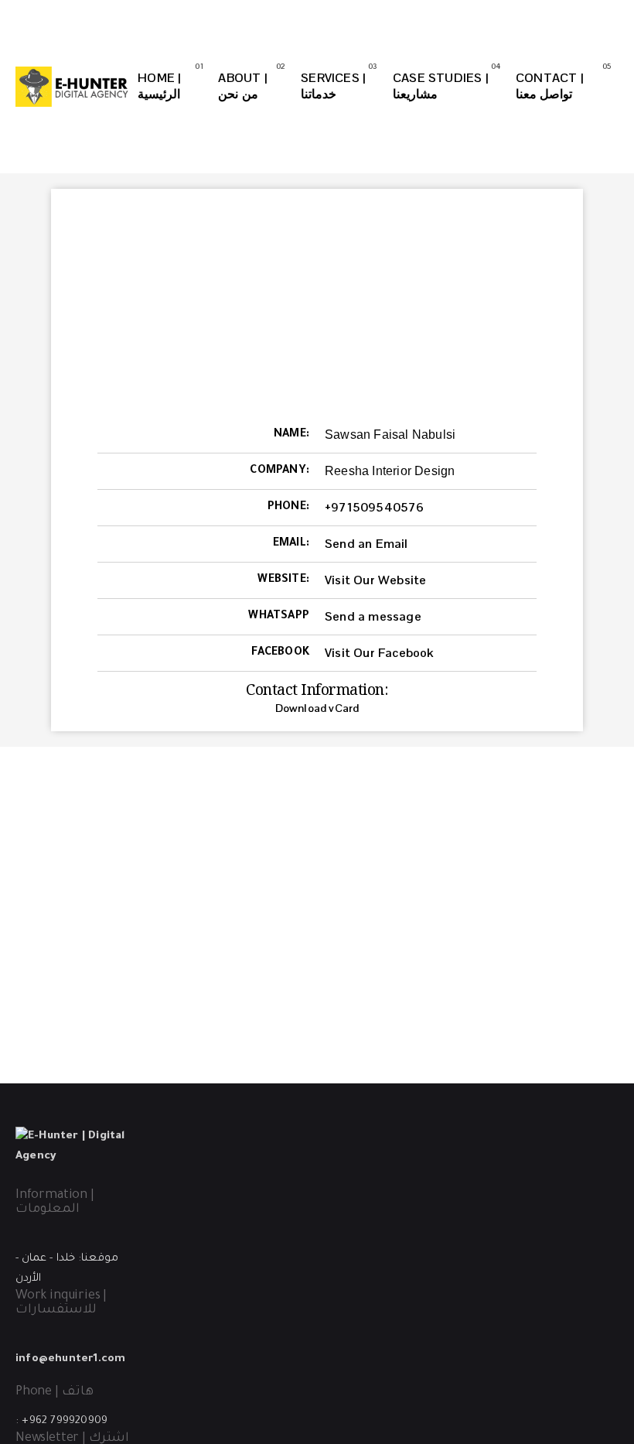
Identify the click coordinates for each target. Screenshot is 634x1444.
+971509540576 (374, 507)
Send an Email (366, 544)
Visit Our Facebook (379, 653)
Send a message (373, 616)
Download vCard (317, 708)
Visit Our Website (375, 580)
